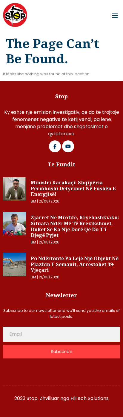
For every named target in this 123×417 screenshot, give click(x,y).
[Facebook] (55, 146)
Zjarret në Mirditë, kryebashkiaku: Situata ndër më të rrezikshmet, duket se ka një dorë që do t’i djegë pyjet (75, 226)
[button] (115, 15)
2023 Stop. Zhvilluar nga (42, 398)
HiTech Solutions (89, 398)
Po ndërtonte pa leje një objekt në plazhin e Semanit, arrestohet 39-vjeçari (75, 264)
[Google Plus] (68, 146)
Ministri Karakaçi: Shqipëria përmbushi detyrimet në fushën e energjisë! (73, 188)
